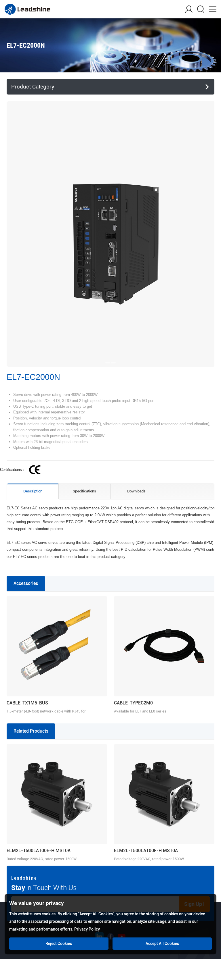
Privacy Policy (87, 929)
